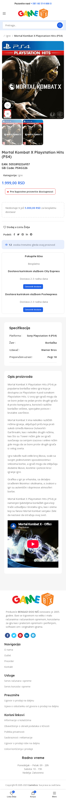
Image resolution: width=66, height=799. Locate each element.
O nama (8, 649)
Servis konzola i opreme (17, 686)
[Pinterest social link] (22, 234)
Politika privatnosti (14, 731)
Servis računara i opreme (17, 680)
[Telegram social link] (31, 234)
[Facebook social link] (14, 234)
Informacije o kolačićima (17, 720)
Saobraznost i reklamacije (18, 737)
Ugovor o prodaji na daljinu (19, 700)
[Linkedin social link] (27, 234)
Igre (8, 35)
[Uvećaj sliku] (7, 113)
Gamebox (33, 785)
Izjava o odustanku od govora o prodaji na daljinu (31, 706)
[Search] (60, 25)
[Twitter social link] (18, 234)
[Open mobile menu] (4, 13)
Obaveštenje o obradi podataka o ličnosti (26, 726)
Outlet (7, 655)
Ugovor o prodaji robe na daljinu (22, 743)
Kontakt (8, 666)
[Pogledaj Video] (7, 105)
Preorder (9, 661)
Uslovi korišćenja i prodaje (18, 749)
